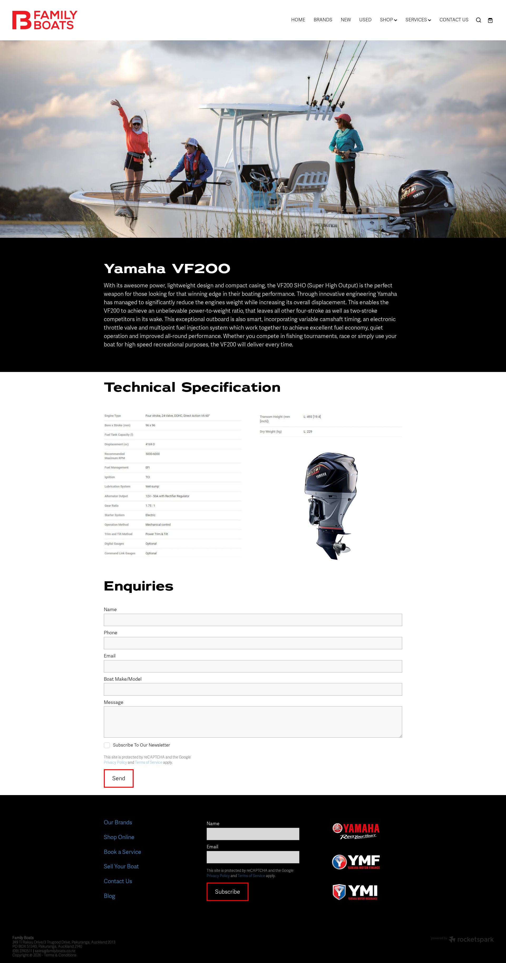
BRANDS (323, 20)
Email (109, 656)
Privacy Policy (115, 762)
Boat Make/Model (123, 679)
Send (118, 778)
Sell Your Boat (121, 866)
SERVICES (417, 20)
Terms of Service (148, 762)
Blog (109, 896)
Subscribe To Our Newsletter (141, 745)
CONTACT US (454, 20)
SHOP (387, 20)
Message (113, 702)
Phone (110, 633)
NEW (346, 20)
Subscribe (227, 891)
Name (110, 609)
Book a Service (122, 852)
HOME (298, 20)
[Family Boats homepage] (60, 20)
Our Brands (118, 822)
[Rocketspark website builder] (462, 940)
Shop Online (119, 837)
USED (365, 20)
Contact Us (118, 881)
